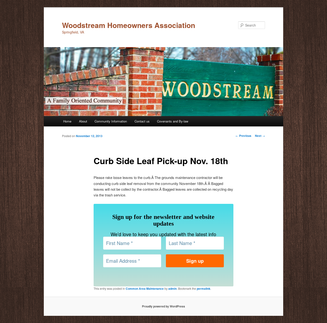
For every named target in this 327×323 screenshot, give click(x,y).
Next (260, 136)
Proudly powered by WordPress (163, 306)
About (83, 121)
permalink (203, 288)
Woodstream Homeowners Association (128, 25)
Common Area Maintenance (145, 288)
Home (67, 121)
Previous (243, 136)
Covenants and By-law (172, 121)
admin (172, 288)
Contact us (142, 121)
